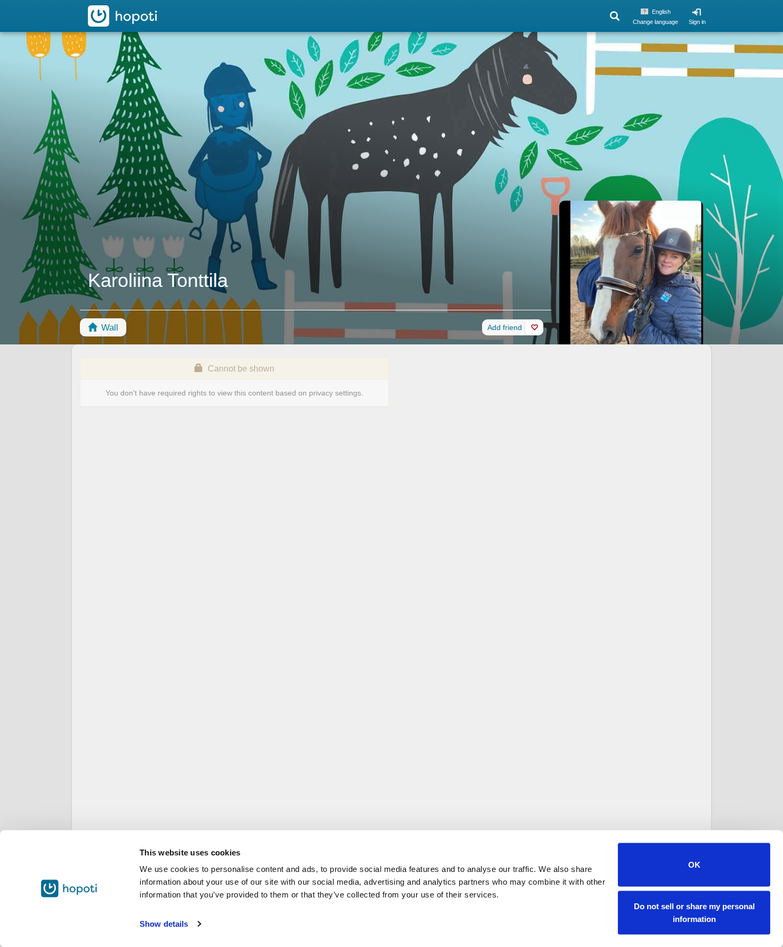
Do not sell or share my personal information (694, 912)
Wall (108, 328)
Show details (164, 923)
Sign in (697, 22)
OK (694, 864)
